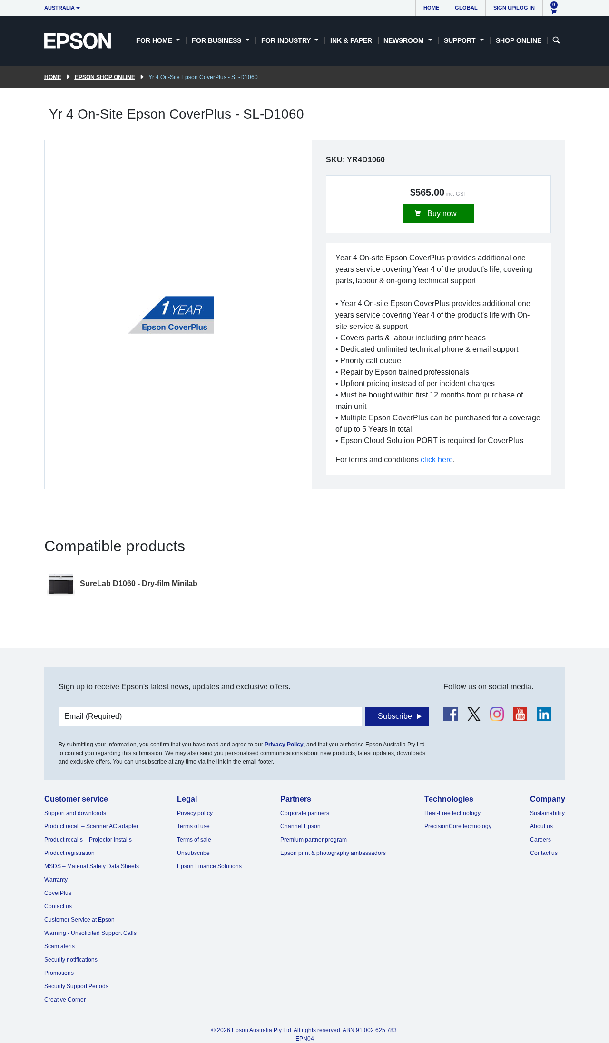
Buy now (441, 213)
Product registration (69, 853)
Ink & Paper (351, 40)
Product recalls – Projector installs (88, 839)
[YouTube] (520, 714)
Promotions (59, 973)
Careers (540, 839)
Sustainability (547, 813)
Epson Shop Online (105, 77)
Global (466, 7)
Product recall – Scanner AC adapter (91, 826)
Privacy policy (195, 813)
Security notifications (71, 959)
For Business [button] (217, 40)
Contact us (58, 906)
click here (437, 460)
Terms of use (193, 826)
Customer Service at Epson (79, 919)
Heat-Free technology (452, 813)
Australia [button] (59, 7)
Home (431, 7)
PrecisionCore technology (457, 826)
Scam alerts (59, 946)
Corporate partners (304, 813)
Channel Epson (300, 826)
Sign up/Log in (514, 7)
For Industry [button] (287, 40)
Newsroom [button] (404, 40)
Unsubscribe (193, 853)
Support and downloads (75, 813)
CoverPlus (57, 893)
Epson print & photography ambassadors (333, 853)
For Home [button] (155, 40)
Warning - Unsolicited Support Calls (90, 933)
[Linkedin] (543, 714)
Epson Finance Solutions (209, 866)
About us (541, 826)
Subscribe (395, 716)
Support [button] (461, 40)
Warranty (56, 879)
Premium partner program (313, 839)
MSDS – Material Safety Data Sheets (91, 866)
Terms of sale (194, 839)
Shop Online (518, 40)
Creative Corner (65, 999)
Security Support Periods (76, 986)
